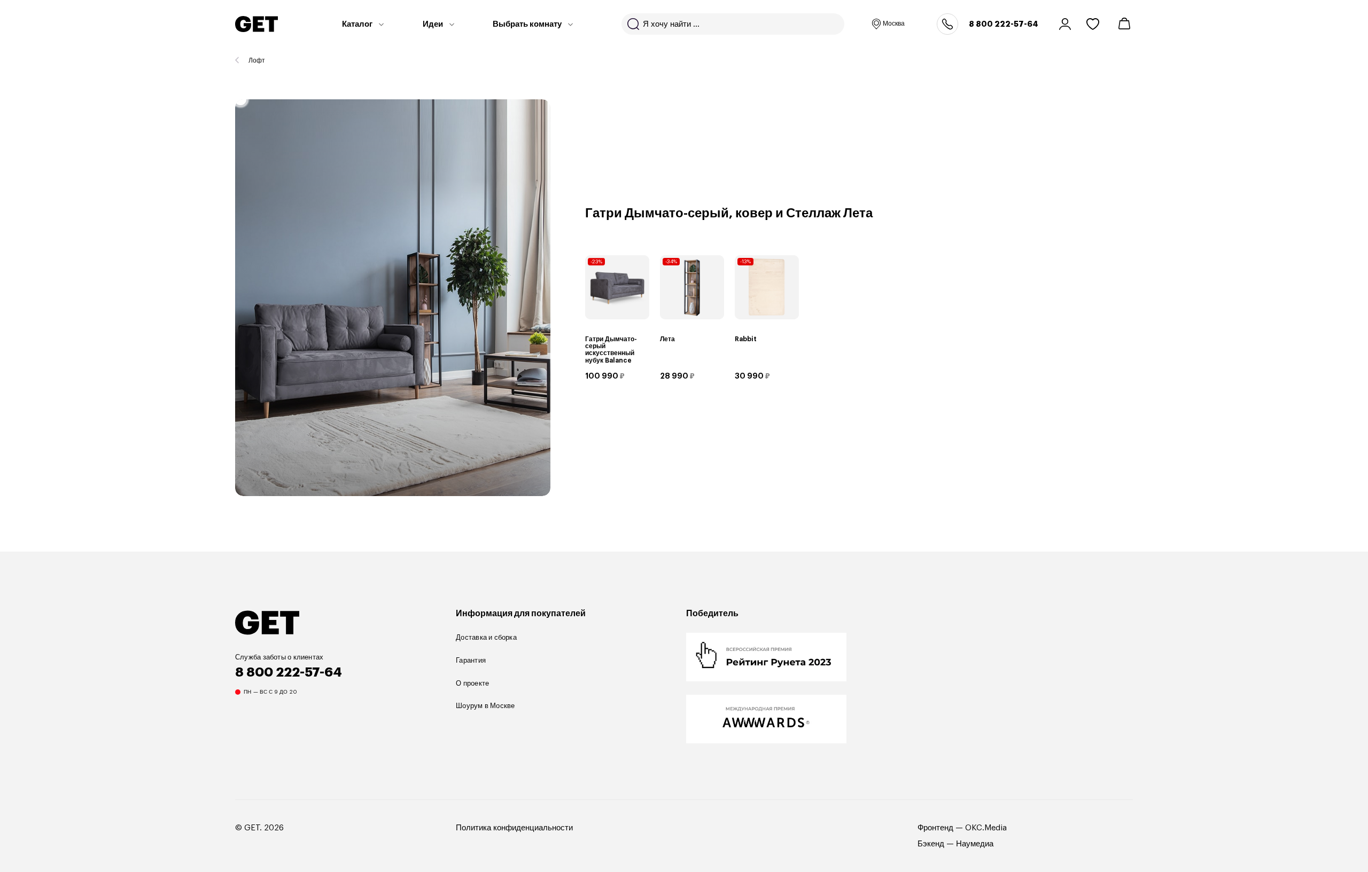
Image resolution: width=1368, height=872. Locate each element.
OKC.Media (986, 828)
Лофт (256, 60)
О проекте (472, 683)
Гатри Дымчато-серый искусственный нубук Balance (611, 350)
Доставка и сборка (486, 637)
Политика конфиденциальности (514, 828)
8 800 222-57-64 (1003, 24)
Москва (894, 23)
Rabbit (746, 339)
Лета (667, 339)
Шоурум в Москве (485, 705)
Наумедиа (974, 844)
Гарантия (471, 660)
